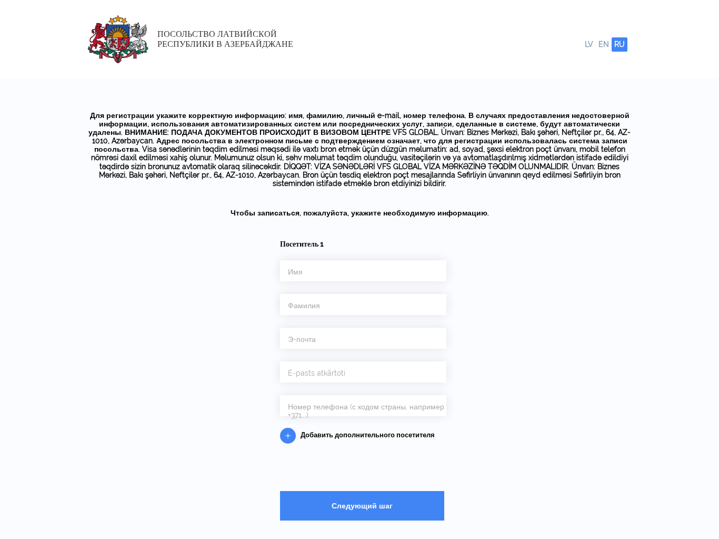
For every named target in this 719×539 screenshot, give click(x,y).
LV (589, 44)
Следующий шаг (362, 506)
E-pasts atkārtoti (316, 373)
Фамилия (304, 305)
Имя (295, 272)
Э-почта (302, 339)
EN (603, 44)
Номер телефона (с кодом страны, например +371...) (366, 411)
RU (619, 44)
